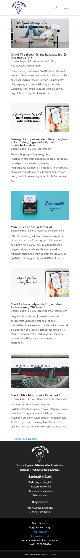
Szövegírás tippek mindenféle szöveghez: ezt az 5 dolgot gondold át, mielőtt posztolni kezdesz (39, 142)
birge (23, 61)
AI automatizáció (39, 61)
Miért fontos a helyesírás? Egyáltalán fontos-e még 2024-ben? (36, 305)
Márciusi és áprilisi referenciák (32, 227)
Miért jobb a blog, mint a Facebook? (35, 395)
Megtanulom (34, 65)
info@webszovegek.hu (40, 507)
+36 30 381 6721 (40, 512)
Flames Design (48, 554)
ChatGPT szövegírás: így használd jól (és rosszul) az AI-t (39, 56)
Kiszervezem (18, 65)
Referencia (58, 230)
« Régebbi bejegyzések (24, 439)
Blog (53, 61)
